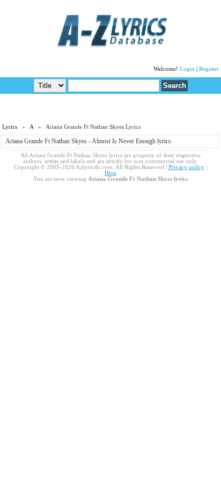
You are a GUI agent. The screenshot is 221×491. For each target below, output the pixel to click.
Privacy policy (186, 167)
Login (187, 69)
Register (209, 69)
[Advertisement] (110, 107)
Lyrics (9, 127)
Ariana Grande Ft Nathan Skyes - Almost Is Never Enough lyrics (88, 141)
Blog (110, 173)
